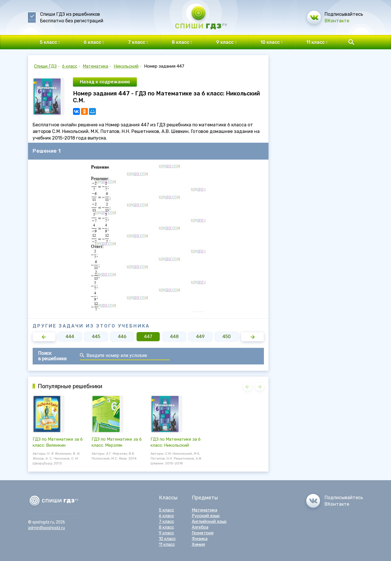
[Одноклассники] (84, 111)
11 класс (167, 544)
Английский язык (209, 521)
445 (96, 336)
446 (122, 336)
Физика (200, 538)
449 (200, 336)
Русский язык (206, 515)
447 (148, 336)
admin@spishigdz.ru (46, 527)
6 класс (69, 66)
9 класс (166, 533)
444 (70, 336)
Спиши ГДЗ (45, 66)
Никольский (126, 66)
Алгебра (200, 527)
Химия (198, 544)
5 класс (166, 510)
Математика (95, 66)
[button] (44, 336)
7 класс (166, 521)
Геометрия (203, 533)
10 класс (167, 538)
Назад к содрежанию (105, 82)
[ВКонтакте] (76, 111)
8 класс (166, 527)
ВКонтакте (337, 20)
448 (174, 336)
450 (226, 336)
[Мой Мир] (92, 111)
